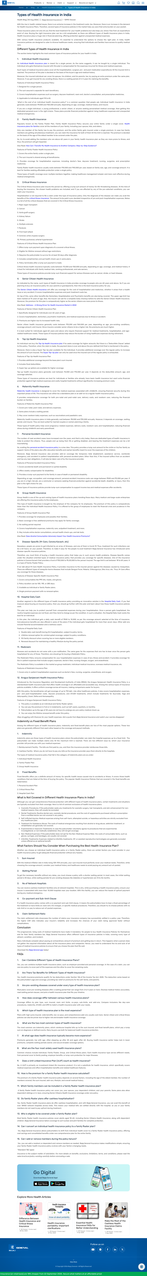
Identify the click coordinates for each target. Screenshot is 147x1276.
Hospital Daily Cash (112, 601)
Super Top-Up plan (51, 353)
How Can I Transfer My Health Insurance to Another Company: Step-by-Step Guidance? (61, 146)
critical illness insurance (39, 198)
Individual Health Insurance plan (33, 63)
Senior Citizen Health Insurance (34, 290)
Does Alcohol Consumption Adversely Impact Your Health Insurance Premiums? (58, 536)
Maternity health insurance (28, 391)
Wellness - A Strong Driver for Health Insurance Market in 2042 (51, 305)
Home (21, 7)
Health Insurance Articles (52, 7)
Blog (33, 7)
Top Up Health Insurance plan (51, 343)
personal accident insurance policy (44, 447)
